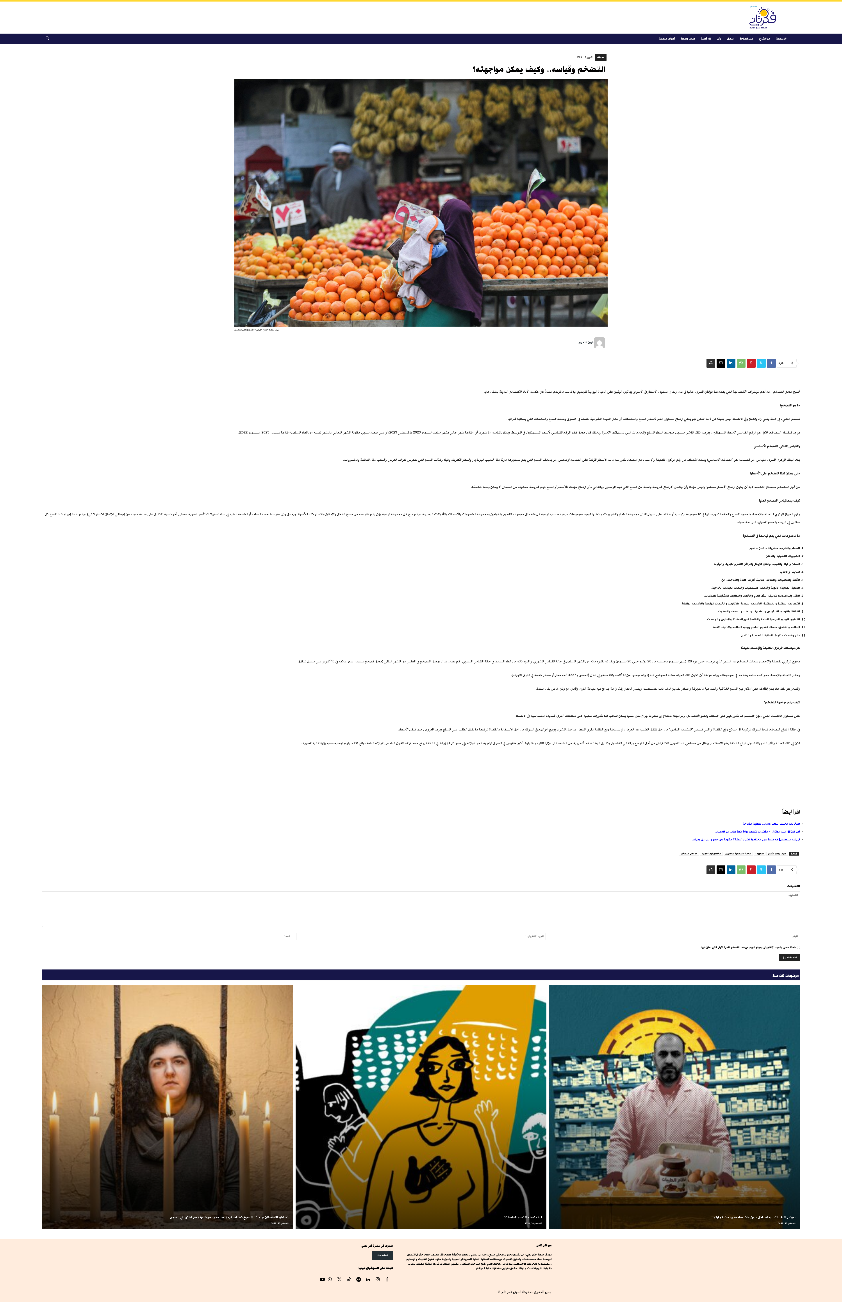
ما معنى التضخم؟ (689, 853)
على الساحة (746, 38)
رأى (719, 38)
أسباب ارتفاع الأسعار (777, 853)
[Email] (721, 363)
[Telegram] (358, 1280)
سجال (730, 38)
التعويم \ (759, 853)
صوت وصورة (688, 38)
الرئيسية (781, 38)
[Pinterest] (751, 363)
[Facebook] (771, 363)
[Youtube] (322, 1280)
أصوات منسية (667, 38)
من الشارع (764, 38)
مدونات (600, 57)
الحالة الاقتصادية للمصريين (738, 853)
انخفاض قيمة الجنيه (711, 853)
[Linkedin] (731, 363)
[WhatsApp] (741, 363)
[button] (47, 39)
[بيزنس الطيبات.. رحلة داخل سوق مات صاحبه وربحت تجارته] (674, 1107)
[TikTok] (349, 1280)
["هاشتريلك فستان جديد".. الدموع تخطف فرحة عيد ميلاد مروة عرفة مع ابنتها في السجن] (167, 1107)
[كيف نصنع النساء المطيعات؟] (421, 1107)
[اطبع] (710, 363)
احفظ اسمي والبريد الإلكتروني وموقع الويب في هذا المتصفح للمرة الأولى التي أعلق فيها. (748, 947)
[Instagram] (377, 1280)
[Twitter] (761, 363)
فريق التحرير (586, 342)
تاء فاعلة (706, 38)
